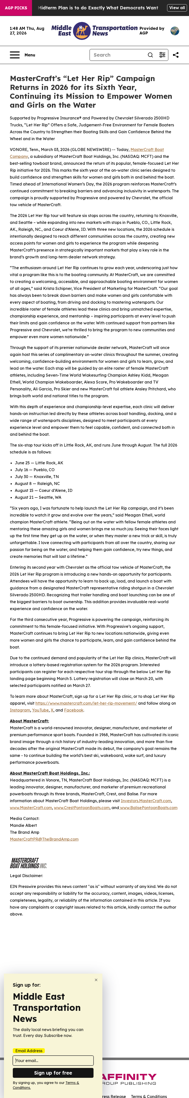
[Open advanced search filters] (162, 55)
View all (177, 7)
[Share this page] (175, 55)
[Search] (150, 55)
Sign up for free (53, 1073)
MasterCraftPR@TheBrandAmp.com (44, 839)
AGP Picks (16, 7)
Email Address (28, 1050)
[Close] (96, 980)
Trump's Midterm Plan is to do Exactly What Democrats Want (88, 8)
